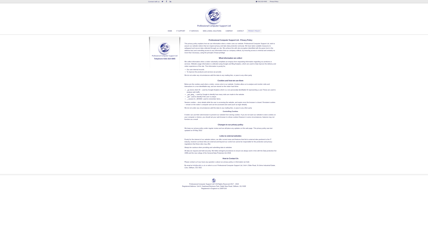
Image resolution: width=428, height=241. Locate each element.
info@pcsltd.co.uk (199, 165)
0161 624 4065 (262, 1)
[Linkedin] (170, 2)
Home (170, 31)
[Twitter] (162, 2)
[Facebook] (166, 2)
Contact (240, 31)
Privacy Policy (274, 1)
